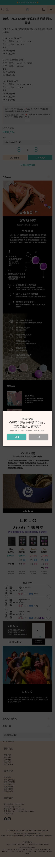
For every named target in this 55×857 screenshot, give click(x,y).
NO (38, 437)
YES (17, 437)
